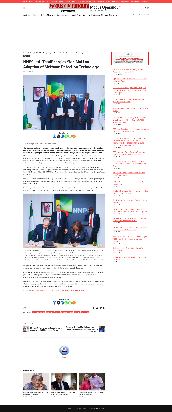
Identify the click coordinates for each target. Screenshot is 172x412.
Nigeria (58, 312)
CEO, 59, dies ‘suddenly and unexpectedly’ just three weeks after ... (92, 393)
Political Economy (48, 15)
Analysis (26, 15)
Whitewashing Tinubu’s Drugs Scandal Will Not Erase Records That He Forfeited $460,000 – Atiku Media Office (130, 120)
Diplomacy (95, 15)
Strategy (104, 15)
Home (25, 53)
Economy (86, 15)
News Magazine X (100, 408)
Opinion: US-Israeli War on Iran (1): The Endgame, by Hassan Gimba (63, 393)
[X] (58, 136)
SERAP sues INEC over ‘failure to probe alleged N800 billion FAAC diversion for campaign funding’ (130, 239)
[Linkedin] (62, 136)
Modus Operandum (106, 7)
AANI (118, 15)
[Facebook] (54, 136)
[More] (74, 136)
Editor (64, 357)
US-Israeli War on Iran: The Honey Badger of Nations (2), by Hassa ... (36, 393)
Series (111, 15)
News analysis (50, 312)
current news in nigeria (39, 312)
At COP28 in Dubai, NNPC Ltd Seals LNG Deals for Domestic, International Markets (58, 291)
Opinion (35, 15)
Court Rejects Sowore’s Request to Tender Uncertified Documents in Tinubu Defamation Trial (129, 163)
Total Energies (85, 312)
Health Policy (76, 15)
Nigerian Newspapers (67, 312)
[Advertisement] (86, 32)
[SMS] (70, 136)
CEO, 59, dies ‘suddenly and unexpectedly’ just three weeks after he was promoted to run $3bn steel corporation (130, 90)
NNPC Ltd (77, 312)
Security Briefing (63, 15)
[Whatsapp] (66, 136)
